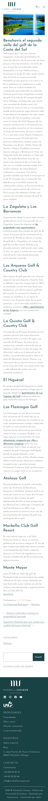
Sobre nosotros (10, 743)
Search (38, 657)
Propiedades (9, 717)
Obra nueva (9, 722)
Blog (5, 747)
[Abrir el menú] (44, 6)
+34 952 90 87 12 (11, 772)
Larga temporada (12, 731)
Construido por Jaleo (30, 797)
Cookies (23, 794)
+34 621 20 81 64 (11, 777)
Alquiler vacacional (13, 726)
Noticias (35, 604)
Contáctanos (9, 768)
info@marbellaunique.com (16, 781)
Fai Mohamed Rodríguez (15, 604)
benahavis (8, 594)
